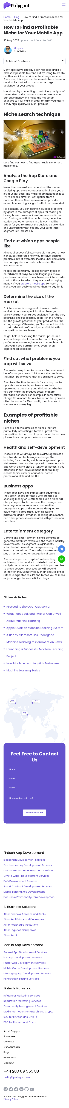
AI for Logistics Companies (20, 930)
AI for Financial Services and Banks (25, 914)
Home (7, 17)
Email (12, 778)
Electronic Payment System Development (30, 897)
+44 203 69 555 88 (21, 1071)
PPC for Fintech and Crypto (20, 1022)
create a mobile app (33, 283)
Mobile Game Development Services (26, 968)
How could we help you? (21, 798)
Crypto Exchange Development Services (28, 870)
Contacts (9, 1041)
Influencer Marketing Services (22, 995)
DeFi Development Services (20, 881)
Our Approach (12, 1046)
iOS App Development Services (23, 957)
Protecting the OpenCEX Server (28, 607)
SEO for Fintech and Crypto (20, 1017)
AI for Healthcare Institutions (21, 924)
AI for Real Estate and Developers (24, 919)
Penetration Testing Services (21, 979)
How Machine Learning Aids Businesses (32, 663)
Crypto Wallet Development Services (26, 876)
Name (12, 769)
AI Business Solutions (20, 907)
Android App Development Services (25, 952)
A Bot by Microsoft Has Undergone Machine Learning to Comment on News (34, 638)
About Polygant (12, 1031)
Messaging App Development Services (27, 973)
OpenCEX (9, 1062)
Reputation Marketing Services (22, 1001)
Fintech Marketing (17, 988)
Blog (17, 17)
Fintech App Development (24, 853)
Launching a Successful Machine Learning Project (34, 652)
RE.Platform (10, 1057)
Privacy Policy (11, 1099)
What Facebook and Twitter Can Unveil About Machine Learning (33, 617)
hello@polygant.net (17, 1077)
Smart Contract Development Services (28, 886)
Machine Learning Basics (23, 670)
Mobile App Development (23, 945)
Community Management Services (25, 1006)
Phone (12, 787)
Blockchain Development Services (24, 860)
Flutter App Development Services (25, 963)
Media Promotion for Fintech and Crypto (28, 1011)
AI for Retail (10, 935)
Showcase (9, 1036)
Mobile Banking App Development (24, 892)
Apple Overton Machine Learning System (34, 628)
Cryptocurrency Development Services (28, 865)
